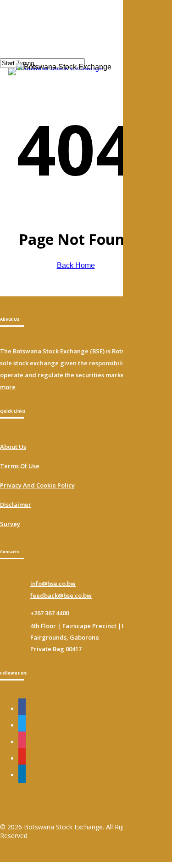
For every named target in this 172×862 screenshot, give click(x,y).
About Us (13, 446)
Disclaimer (15, 504)
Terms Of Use (19, 466)
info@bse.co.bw (53, 583)
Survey (10, 524)
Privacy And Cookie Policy (37, 485)
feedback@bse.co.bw (61, 595)
